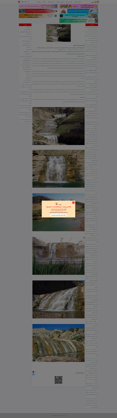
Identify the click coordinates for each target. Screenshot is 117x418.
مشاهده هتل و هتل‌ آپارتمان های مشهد (58, 215)
